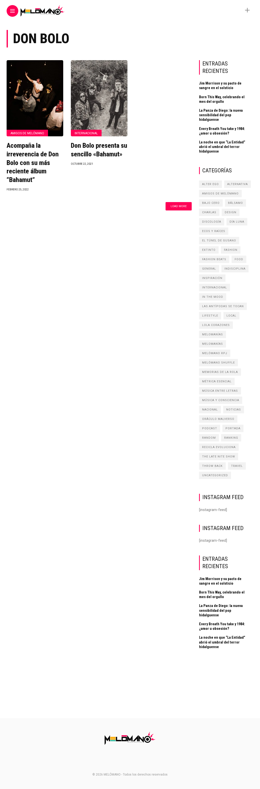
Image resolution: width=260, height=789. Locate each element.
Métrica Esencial (217, 381)
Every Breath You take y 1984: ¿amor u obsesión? (222, 131)
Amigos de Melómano (27, 133)
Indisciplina (235, 268)
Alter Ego (210, 184)
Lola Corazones (216, 325)
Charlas (209, 212)
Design (230, 212)
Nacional (210, 409)
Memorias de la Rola (220, 372)
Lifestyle (210, 315)
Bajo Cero (211, 203)
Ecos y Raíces (213, 231)
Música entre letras (220, 390)
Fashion (230, 250)
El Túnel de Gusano (219, 240)
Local (231, 315)
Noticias (233, 409)
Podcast (209, 428)
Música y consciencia (220, 400)
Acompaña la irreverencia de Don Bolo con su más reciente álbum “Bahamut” (33, 163)
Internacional (86, 133)
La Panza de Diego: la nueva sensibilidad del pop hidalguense (221, 115)
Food (239, 259)
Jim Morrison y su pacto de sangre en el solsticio (220, 85)
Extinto (209, 250)
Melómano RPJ (214, 353)
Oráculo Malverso (218, 419)
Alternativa (237, 184)
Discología (211, 221)
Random (209, 437)
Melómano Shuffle (218, 362)
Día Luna (237, 221)
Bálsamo (235, 203)
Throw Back (212, 466)
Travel (237, 466)
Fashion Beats (214, 259)
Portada (232, 428)
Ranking (231, 437)
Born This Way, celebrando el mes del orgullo (222, 99)
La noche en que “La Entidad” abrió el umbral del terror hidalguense (222, 146)
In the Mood (212, 297)
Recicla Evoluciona (219, 447)
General (209, 268)
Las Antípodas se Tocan (223, 306)
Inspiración (212, 278)
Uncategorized (215, 475)
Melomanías (212, 334)
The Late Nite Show (218, 456)
